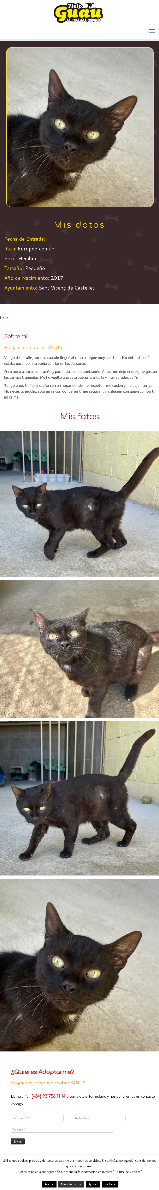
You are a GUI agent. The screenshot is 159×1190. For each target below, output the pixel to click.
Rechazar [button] (110, 1184)
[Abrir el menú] (152, 31)
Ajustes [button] (93, 1184)
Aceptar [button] (49, 1184)
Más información (71, 1184)
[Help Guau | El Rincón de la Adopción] (79, 12)
